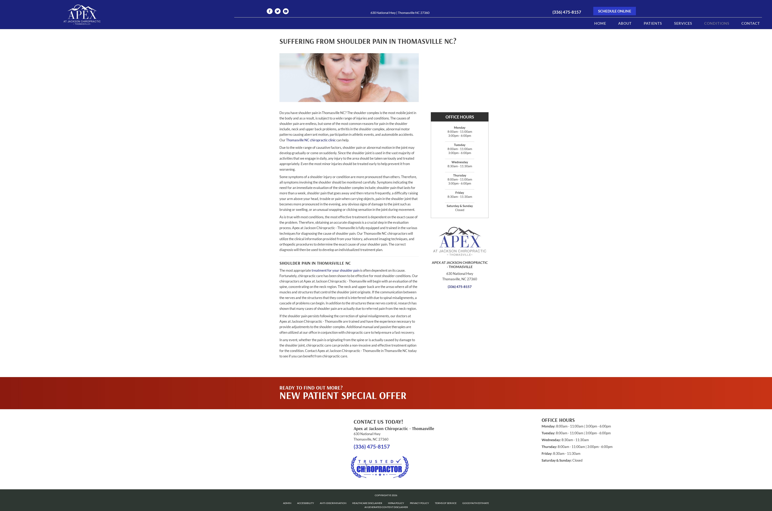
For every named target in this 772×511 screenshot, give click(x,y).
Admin (287, 503)
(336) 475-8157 (566, 12)
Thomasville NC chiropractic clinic (311, 140)
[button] (454, 385)
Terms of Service (446, 503)
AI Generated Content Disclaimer (386, 507)
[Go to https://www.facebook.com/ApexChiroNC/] (270, 11)
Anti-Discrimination (333, 503)
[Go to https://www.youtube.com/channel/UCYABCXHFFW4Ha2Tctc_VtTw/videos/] (286, 11)
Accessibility (305, 503)
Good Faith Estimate (475, 503)
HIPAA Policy (396, 503)
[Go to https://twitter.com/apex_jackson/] (278, 11)
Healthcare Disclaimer (367, 503)
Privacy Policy (419, 503)
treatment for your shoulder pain (335, 270)
